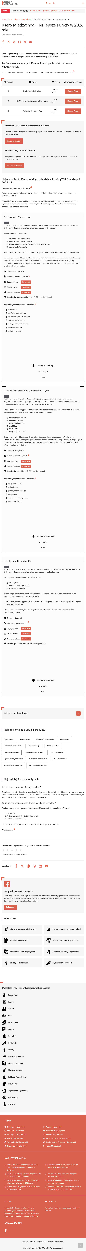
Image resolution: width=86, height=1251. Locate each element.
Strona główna (7, 19)
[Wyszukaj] (54, 4)
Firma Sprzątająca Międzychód (23, 929)
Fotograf (11, 1104)
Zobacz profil (26, 282)
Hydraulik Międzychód (62, 963)
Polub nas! (10, 907)
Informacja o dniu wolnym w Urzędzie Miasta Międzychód (62, 1175)
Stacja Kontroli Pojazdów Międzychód (61, 1142)
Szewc (10, 1016)
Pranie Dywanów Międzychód (65, 940)
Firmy (16, 19)
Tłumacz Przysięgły (16, 1063)
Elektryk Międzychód (19, 963)
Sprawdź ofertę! (13, 141)
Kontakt (48, 1211)
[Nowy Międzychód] (9, 3)
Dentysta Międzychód (16, 1127)
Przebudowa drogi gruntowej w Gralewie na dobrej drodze (23, 1188)
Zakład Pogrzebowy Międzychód (67, 929)
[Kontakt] (50, 3)
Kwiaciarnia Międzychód (55, 1131)
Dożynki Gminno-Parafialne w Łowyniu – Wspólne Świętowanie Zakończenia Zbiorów (23, 1167)
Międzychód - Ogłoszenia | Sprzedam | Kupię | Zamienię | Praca (53, 11)
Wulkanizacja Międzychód (17, 1142)
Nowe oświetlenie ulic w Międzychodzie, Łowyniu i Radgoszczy (63, 1181)
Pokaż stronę (26, 287)
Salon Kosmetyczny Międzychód (58, 1138)
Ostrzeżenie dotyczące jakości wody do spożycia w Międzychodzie (62, 1166)
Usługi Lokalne (26, 19)
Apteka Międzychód (53, 1127)
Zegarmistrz (13, 995)
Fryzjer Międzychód (15, 1138)
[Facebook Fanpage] (46, 3)
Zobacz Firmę (73, 91)
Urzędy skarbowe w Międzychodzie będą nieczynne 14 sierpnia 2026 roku (23, 1181)
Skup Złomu (13, 1022)
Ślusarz (11, 1009)
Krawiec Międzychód (19, 940)
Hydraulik (12, 1043)
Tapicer (11, 1002)
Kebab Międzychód (53, 1146)
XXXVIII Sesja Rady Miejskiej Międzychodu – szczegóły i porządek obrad (24, 1175)
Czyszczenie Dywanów (18, 1091)
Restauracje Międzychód (16, 1146)
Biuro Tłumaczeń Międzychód (22, 952)
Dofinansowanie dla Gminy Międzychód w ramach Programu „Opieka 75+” (64, 1188)
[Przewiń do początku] (80, 1245)
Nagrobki (12, 1036)
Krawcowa (12, 1084)
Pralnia (11, 1029)
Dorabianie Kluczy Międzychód (66, 952)
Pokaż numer (26, 292)
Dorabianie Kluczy (16, 1057)
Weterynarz (13, 1097)
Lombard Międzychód (15, 1131)
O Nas (32, 1242)
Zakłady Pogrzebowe (17, 1077)
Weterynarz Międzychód (17, 1134)
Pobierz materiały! (14, 166)
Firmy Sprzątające (15, 1070)
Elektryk (11, 1050)
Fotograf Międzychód (54, 1134)
